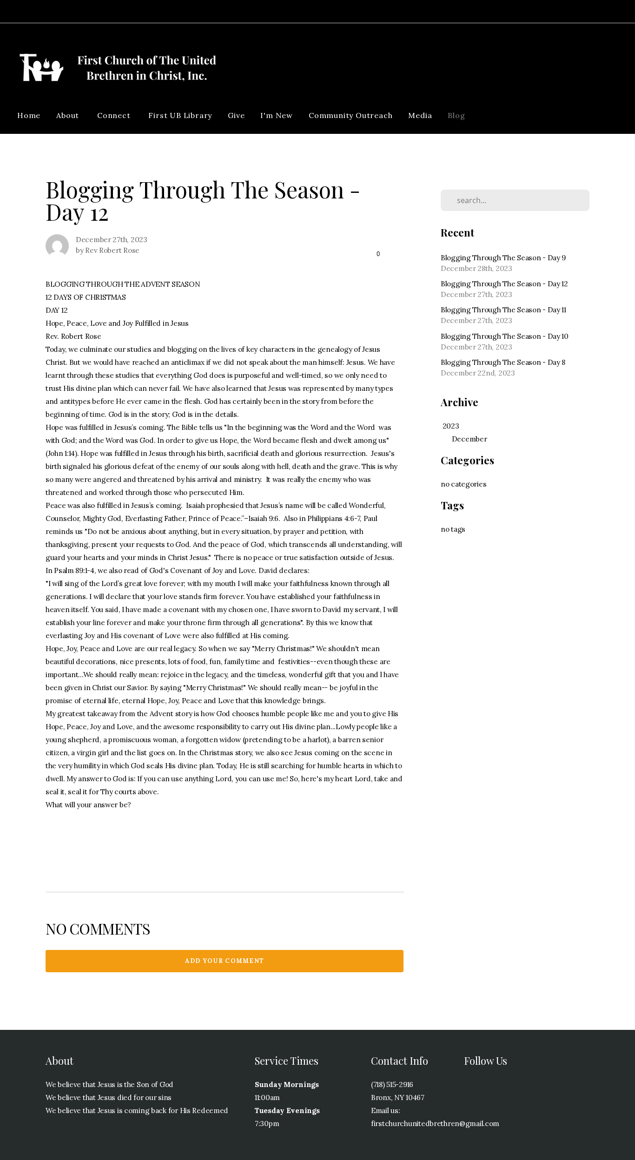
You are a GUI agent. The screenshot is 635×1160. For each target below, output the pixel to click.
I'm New (276, 115)
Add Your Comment (225, 961)
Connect (114, 115)
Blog (456, 115)
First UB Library (180, 115)
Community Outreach (350, 115)
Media (420, 115)
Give (236, 115)
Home (28, 115)
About (68, 115)
